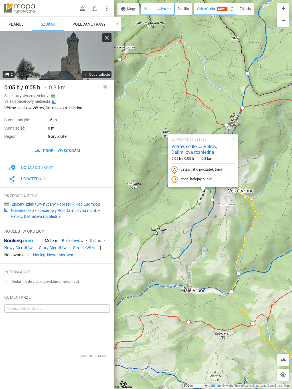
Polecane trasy (89, 24)
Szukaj (48, 24)
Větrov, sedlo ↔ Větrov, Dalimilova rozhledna (194, 149)
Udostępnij (33, 179)
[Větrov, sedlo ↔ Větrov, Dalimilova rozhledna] (57, 55)
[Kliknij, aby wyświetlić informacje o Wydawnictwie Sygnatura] (123, 384)
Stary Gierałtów (53, 247)
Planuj (16, 24)
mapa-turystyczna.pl (19, 8)
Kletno (95, 240)
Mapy (131, 9)
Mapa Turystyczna (238, 386)
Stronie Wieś (84, 247)
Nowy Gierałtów (18, 247)
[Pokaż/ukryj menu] (106, 8)
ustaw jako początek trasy (202, 169)
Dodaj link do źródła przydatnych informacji (45, 282)
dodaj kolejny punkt (196, 179)
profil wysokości (61, 150)
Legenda (215, 386)
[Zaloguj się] (82, 8)
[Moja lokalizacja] (283, 375)
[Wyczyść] (106, 37)
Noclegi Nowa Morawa (53, 255)
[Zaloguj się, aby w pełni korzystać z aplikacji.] (105, 87)
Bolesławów (73, 240)
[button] (120, 60)
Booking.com (18, 241)
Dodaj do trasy (37, 167)
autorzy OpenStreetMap (273, 386)
